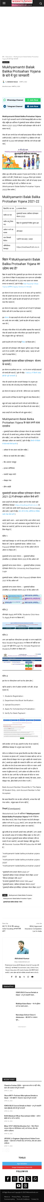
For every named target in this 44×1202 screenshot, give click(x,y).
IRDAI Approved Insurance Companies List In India (33, 928)
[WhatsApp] (12, 91)
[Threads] (25, 1186)
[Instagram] (16, 976)
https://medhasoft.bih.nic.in (26, 505)
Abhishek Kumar (12, 82)
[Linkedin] (20, 976)
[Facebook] (17, 91)
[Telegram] (21, 1179)
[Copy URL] (28, 91)
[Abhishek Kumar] (3, 82)
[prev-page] (3, 1150)
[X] (23, 91)
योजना (7, 317)
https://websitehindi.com (22, 962)
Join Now (34, 100)
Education (9, 57)
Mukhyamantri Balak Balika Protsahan (20, 895)
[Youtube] (32, 976)
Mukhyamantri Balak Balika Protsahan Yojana (17, 898)
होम (3, 57)
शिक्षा (23, 342)
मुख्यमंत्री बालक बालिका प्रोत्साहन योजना (12, 902)
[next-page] (7, 1150)
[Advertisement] (22, 30)
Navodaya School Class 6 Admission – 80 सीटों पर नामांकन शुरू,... (26, 1017)
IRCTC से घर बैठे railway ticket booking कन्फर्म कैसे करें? (11, 928)
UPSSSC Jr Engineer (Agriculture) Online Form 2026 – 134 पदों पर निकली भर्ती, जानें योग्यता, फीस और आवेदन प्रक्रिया (22, 1141)
